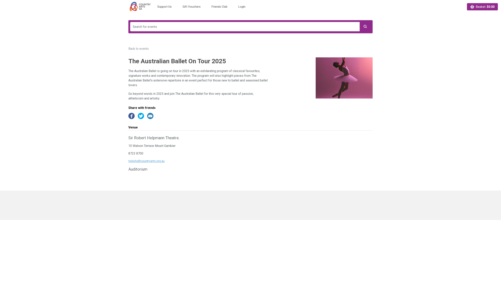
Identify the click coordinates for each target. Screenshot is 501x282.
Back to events (138, 49)
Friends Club (219, 6)
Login (241, 6)
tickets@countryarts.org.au (146, 161)
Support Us (164, 6)
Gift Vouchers (192, 6)
